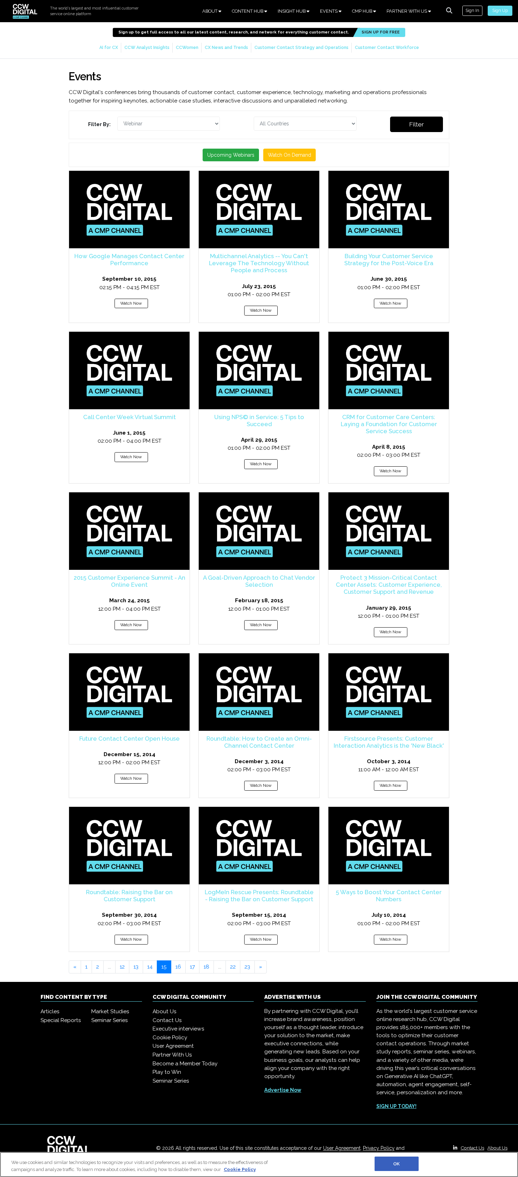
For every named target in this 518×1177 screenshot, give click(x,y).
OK (396, 1163)
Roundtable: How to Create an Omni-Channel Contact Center (259, 742)
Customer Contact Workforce (387, 47)
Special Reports (61, 1020)
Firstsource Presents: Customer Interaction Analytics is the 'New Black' (389, 742)
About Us (165, 1011)
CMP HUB (362, 11)
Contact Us (167, 1020)
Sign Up (500, 10)
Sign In (472, 10)
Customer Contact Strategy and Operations (301, 47)
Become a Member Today (185, 1063)
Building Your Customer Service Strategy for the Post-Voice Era (388, 260)
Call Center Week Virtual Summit (129, 417)
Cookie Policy (170, 1037)
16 (178, 967)
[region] (259, 1164)
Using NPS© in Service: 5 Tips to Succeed (259, 420)
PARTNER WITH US (407, 11)
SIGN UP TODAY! (396, 1106)
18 (206, 967)
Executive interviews (178, 1029)
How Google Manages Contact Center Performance (129, 260)
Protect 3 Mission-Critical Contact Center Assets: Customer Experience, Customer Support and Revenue (389, 584)
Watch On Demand (289, 155)
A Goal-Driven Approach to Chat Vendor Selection (259, 581)
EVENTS (329, 11)
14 (150, 967)
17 (192, 967)
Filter (416, 124)
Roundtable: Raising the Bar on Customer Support (129, 896)
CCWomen (187, 47)
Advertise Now (282, 1090)
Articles (50, 1011)
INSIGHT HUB (292, 11)
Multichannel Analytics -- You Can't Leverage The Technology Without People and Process (259, 263)
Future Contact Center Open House (129, 738)
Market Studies (110, 1011)
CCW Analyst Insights (146, 47)
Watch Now (131, 303)
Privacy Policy (379, 1148)
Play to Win (167, 1072)
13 (136, 967)
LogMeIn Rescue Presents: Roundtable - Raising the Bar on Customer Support (259, 896)
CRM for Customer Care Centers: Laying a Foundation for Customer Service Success (389, 424)
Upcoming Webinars (230, 155)
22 (233, 967)
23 (247, 967)
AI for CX (108, 47)
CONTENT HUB (248, 11)
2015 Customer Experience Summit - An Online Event (129, 581)
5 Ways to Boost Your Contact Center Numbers (389, 896)
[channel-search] (449, 10)
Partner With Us (172, 1055)
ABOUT (210, 11)
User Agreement (173, 1046)
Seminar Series (109, 1020)
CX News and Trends (226, 47)
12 (122, 967)
